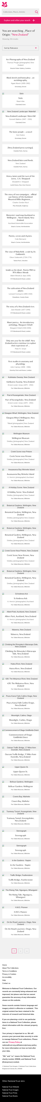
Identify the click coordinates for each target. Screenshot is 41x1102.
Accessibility (7, 977)
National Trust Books (10, 1096)
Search (36, 11)
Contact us (6, 983)
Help (4, 980)
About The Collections (10, 968)
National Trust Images (10, 1090)
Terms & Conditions (9, 971)
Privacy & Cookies (9, 974)
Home (4, 965)
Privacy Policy (14, 1042)
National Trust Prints (9, 1093)
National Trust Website (10, 1087)
